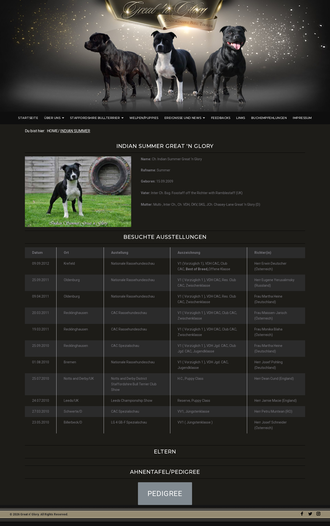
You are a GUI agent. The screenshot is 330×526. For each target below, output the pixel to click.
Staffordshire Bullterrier (95, 118)
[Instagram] (318, 514)
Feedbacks (220, 118)
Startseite (28, 118)
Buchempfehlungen (269, 118)
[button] (165, 493)
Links (240, 118)
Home (52, 131)
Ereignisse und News (183, 118)
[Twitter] (310, 514)
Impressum (302, 118)
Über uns (52, 118)
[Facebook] (302, 514)
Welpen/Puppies (143, 118)
